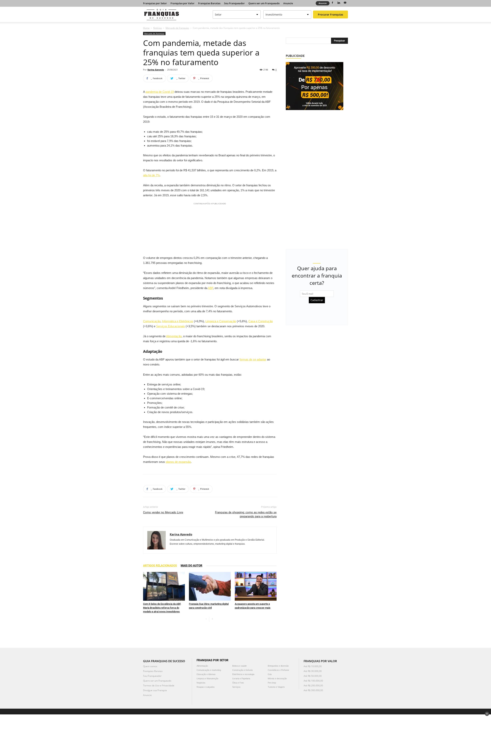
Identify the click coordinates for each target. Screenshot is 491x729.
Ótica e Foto (238, 683)
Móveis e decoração (277, 678)
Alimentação (174, 336)
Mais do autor (191, 565)
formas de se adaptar (253, 359)
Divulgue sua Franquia (155, 690)
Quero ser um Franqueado (264, 3)
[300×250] (314, 86)
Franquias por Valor (182, 3)
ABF (210, 288)
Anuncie (288, 3)
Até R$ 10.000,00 (313, 666)
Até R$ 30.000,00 (313, 671)
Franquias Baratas (209, 3)
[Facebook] (332, 2)
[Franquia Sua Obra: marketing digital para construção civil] (210, 586)
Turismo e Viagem (276, 687)
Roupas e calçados (206, 687)
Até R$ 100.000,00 (313, 680)
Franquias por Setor (155, 3)
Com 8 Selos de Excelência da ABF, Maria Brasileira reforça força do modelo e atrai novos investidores (162, 607)
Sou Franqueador (234, 3)
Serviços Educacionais (170, 326)
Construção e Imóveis (242, 670)
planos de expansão (178, 461)
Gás (270, 674)
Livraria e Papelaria (241, 678)
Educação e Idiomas (206, 674)
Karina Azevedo (155, 69)
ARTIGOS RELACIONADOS (160, 565)
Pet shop (272, 683)
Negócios (201, 683)
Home (146, 28)
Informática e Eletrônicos (177, 321)
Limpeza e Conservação (220, 321)
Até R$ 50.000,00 (313, 676)
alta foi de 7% (151, 175)
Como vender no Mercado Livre (163, 512)
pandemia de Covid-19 (160, 91)
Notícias (157, 28)
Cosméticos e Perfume (278, 670)
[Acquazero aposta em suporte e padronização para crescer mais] (256, 586)
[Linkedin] (339, 2)
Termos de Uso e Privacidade (158, 685)
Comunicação (152, 321)
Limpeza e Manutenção (207, 678)
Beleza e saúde (239, 666)
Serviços (236, 687)
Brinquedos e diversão (278, 666)
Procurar (330, 14)
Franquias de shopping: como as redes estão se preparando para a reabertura (246, 514)
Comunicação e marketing (209, 670)
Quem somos (150, 666)
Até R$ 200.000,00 (313, 685)
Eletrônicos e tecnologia (243, 674)
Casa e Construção (260, 321)
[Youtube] (345, 2)
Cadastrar (317, 300)
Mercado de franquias (177, 28)
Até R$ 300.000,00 (313, 690)
